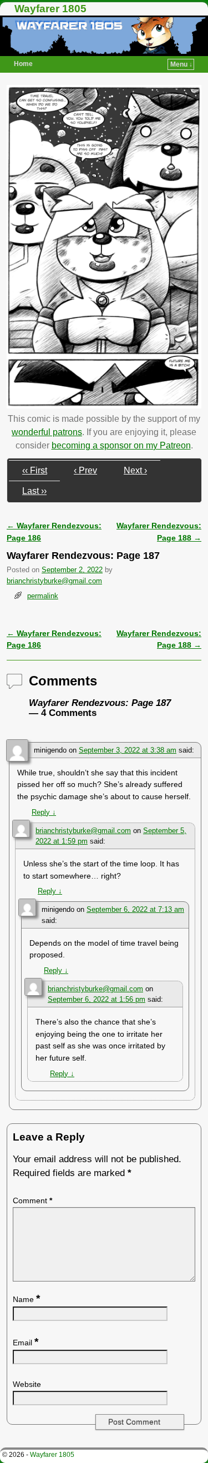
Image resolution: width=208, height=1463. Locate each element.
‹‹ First (34, 470)
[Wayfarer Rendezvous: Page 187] (104, 405)
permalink (42, 596)
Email (25, 1342)
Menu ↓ (181, 64)
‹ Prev (85, 470)
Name (26, 1299)
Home (23, 64)
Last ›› (34, 491)
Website (27, 1384)
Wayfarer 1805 (50, 8)
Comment (32, 1200)
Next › (135, 470)
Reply (44, 812)
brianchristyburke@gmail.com (54, 581)
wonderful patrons (47, 432)
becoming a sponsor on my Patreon (121, 445)
